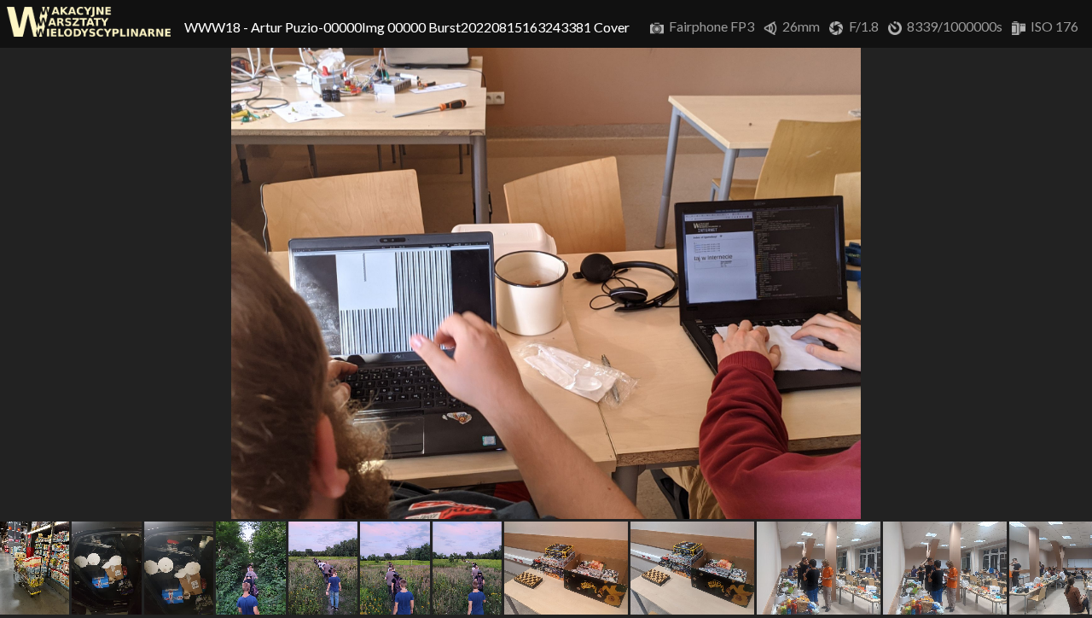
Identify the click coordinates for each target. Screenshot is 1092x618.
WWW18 (213, 27)
